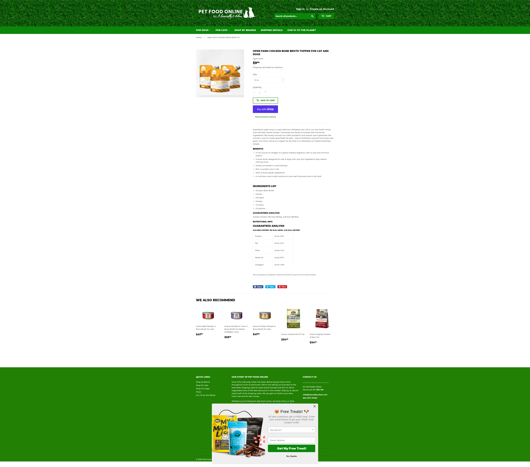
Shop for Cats (202, 385)
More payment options (265, 116)
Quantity (257, 87)
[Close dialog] (314, 406)
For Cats (222, 30)
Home (199, 37)
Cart (328, 16)
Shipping (257, 67)
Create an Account (322, 9)
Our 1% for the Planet (205, 395)
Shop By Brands (245, 30)
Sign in (300, 9)
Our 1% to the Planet (301, 30)
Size (255, 74)
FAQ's (198, 392)
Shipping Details (272, 30)
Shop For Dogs (203, 388)
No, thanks (291, 456)
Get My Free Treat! (291, 448)
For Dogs (202, 30)
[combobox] (290, 430)
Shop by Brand (203, 382)
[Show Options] (312, 430)
